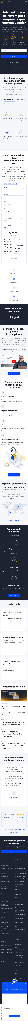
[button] (14, 362)
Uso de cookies (18, 952)
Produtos (3, 860)
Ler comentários (20, 817)
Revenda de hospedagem (4, 905)
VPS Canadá (18, 894)
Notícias (17, 970)
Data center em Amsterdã (19, 919)
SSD (5, 223)
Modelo (6, 187)
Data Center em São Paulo (20, 911)
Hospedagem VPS (5, 862)
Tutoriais (17, 934)
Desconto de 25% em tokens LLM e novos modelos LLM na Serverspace (13, 746)
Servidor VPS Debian (19, 870)
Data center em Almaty (20, 929)
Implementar (14, 258)
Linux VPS (17, 865)
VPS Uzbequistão (19, 900)
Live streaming (4, 898)
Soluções (3, 912)
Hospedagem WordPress (4, 923)
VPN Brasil (3, 890)
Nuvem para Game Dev (6, 949)
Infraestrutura (19, 904)
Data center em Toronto (19, 923)
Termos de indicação (20, 957)
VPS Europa (17, 889)
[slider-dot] (5, 808)
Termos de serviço (19, 955)
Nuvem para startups (6, 930)
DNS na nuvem (4, 964)
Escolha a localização (14, 520)
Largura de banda (8, 215)
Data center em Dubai (20, 926)
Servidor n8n (4, 936)
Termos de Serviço (21, 68)
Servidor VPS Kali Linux (20, 878)
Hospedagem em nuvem (7, 908)
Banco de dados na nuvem (6, 946)
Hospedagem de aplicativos (5, 916)
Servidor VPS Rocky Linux (20, 873)
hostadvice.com (9, 831)
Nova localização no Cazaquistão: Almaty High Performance (12, 734)
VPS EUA (17, 892)
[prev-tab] (3, 322)
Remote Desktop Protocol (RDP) (5, 887)
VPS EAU (17, 897)
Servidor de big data (6, 933)
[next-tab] (25, 322)
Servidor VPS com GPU (6, 868)
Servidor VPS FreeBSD (20, 881)
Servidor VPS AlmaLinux (20, 876)
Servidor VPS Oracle (19, 884)
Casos (16, 976)
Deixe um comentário (14, 823)
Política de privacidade (20, 949)
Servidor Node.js (5, 938)
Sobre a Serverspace (20, 962)
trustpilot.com (21, 829)
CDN (2, 893)
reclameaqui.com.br (18, 831)
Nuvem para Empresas (6, 952)
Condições (18, 944)
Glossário (17, 939)
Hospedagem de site (6, 920)
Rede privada (4, 876)
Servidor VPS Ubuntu (20, 868)
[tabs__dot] (10, 322)
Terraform (3, 873)
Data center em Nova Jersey (20, 915)
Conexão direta (5, 878)
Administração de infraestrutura (5, 960)
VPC (2, 870)
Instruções (17, 937)
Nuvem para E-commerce (4, 927)
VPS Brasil (17, 886)
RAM (5, 208)
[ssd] (22, 225)
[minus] (6, 204)
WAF (2, 896)
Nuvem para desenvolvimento (5, 942)
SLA (16, 947)
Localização (7, 194)
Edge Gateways (5, 881)
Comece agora (14, 373)
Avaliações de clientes (20, 968)
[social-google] (14, 66)
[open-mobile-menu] (25, 2)
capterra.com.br (14, 832)
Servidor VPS (18, 860)
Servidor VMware (5, 865)
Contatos (17, 965)
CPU (5, 201)
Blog (16, 973)
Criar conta (14, 56)
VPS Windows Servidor (20, 862)
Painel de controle (19, 907)
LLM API (3, 884)
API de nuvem (4, 901)
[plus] (22, 204)
